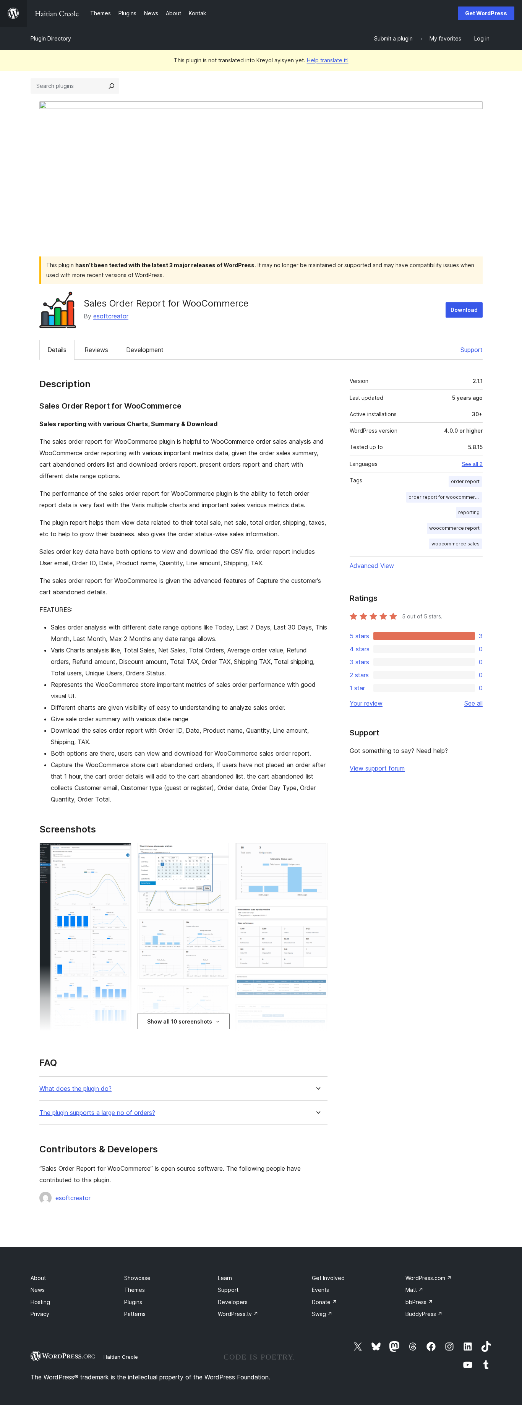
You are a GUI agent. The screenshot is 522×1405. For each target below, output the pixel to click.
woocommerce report (454, 528)
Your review (366, 703)
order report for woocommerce (445, 497)
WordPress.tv (238, 1314)
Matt (414, 1290)
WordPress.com (428, 1278)
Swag (322, 1314)
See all (473, 703)
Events (320, 1290)
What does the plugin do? (75, 1088)
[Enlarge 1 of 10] (121, 853)
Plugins (133, 1302)
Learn (225, 1278)
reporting (469, 512)
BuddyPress (424, 1314)
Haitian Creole (121, 1357)
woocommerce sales (455, 544)
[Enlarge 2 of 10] (219, 853)
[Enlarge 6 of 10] (317, 853)
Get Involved (328, 1278)
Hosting (40, 1302)
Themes (134, 1290)
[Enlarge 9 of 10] (317, 1014)
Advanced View (372, 565)
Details (56, 350)
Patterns (135, 1314)
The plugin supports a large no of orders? (97, 1112)
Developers (233, 1302)
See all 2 (472, 464)
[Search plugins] (111, 86)
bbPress (419, 1302)
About (38, 1278)
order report (465, 481)
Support (471, 350)
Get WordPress (486, 13)
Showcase (137, 1278)
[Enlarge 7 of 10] (317, 916)
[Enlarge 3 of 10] (219, 929)
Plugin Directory (51, 38)
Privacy (40, 1314)
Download (464, 310)
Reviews (96, 350)
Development (145, 350)
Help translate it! (328, 60)
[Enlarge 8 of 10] (317, 984)
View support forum (377, 768)
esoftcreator (110, 316)
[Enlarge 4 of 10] (219, 995)
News (38, 1290)
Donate (324, 1302)
